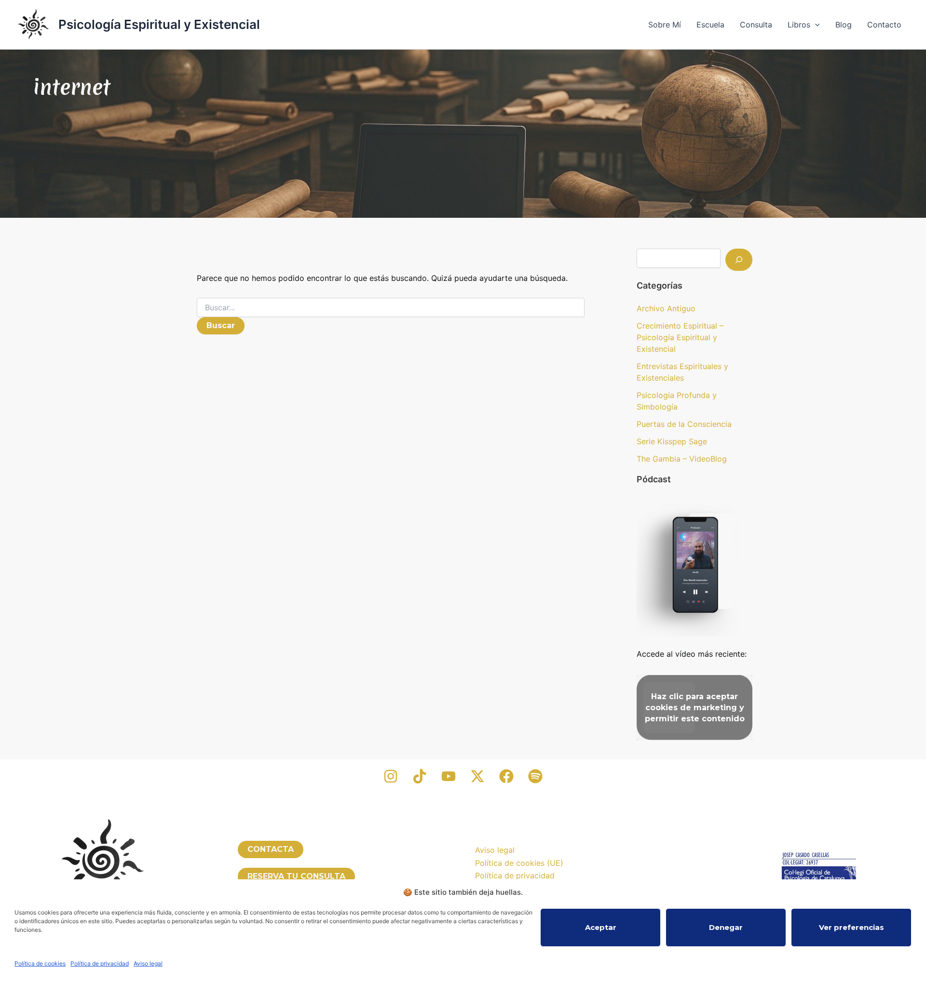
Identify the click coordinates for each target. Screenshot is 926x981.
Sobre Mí (664, 24)
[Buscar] (738, 260)
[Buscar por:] (391, 308)
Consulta (756, 24)
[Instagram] (390, 776)
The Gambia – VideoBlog (682, 459)
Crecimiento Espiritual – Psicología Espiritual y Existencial (680, 337)
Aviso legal (148, 963)
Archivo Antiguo (666, 308)
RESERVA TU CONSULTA (296, 876)
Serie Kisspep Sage (672, 441)
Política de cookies (40, 963)
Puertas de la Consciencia (684, 424)
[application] (815, 24)
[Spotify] (535, 776)
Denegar (726, 927)
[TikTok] (419, 776)
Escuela (710, 24)
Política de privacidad (99, 963)
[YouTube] (448, 776)
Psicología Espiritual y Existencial (159, 24)
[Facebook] (506, 776)
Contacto (884, 24)
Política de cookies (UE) (519, 863)
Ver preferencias (851, 927)
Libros (799, 24)
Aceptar (600, 927)
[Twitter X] (477, 776)
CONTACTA (270, 849)
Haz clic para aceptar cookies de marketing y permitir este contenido (695, 707)
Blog (843, 24)
